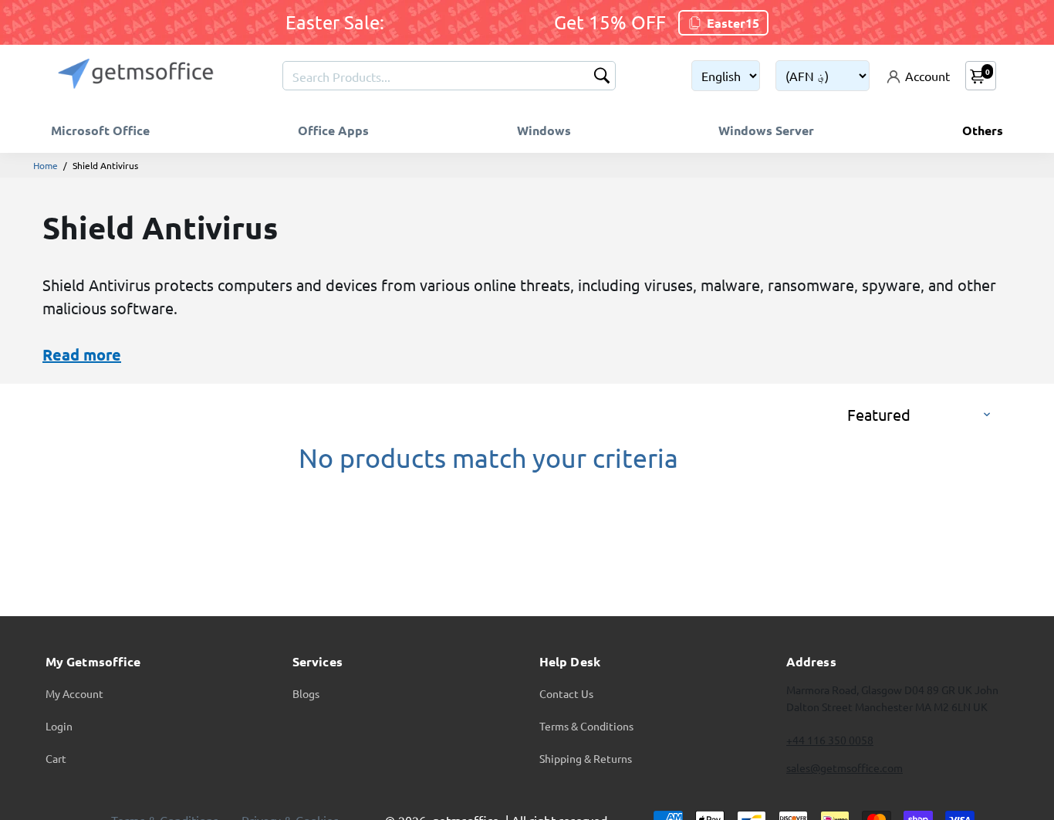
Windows (544, 130)
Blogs (305, 693)
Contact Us (566, 693)
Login (59, 726)
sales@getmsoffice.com (844, 767)
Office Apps (333, 130)
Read (60, 354)
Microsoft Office (100, 130)
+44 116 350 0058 (829, 740)
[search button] (602, 77)
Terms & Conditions (586, 726)
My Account (74, 693)
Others (982, 130)
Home (45, 165)
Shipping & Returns (585, 758)
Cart (56, 758)
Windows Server (766, 130)
